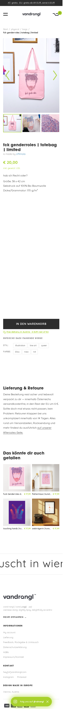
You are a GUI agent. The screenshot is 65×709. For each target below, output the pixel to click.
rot (34, 352)
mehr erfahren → (15, 617)
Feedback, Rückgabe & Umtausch (21, 642)
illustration (20, 346)
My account (9, 633)
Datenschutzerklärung (14, 647)
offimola (21, 154)
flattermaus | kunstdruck (44, 494)
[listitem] (12, 123)
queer (44, 346)
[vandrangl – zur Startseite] (31, 14)
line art (33, 346)
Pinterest (21, 677)
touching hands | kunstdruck (16, 529)
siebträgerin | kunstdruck (44, 529)
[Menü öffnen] (6, 14)
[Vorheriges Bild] (7, 75)
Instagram (8, 677)
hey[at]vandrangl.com (14, 672)
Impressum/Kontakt (13, 657)
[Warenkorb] (56, 14)
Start (5, 29)
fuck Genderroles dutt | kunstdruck (19, 494)
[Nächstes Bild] (55, 75)
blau (17, 352)
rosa (26, 352)
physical (15, 29)
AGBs (6, 652)
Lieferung (8, 638)
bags (24, 29)
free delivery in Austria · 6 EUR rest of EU (27, 332)
